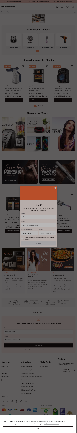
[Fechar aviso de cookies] (72, 418)
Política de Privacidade (51, 424)
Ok (38, 428)
